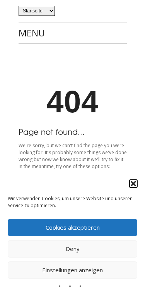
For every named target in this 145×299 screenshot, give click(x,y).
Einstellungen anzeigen (72, 270)
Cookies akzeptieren (73, 227)
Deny (73, 249)
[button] (133, 183)
